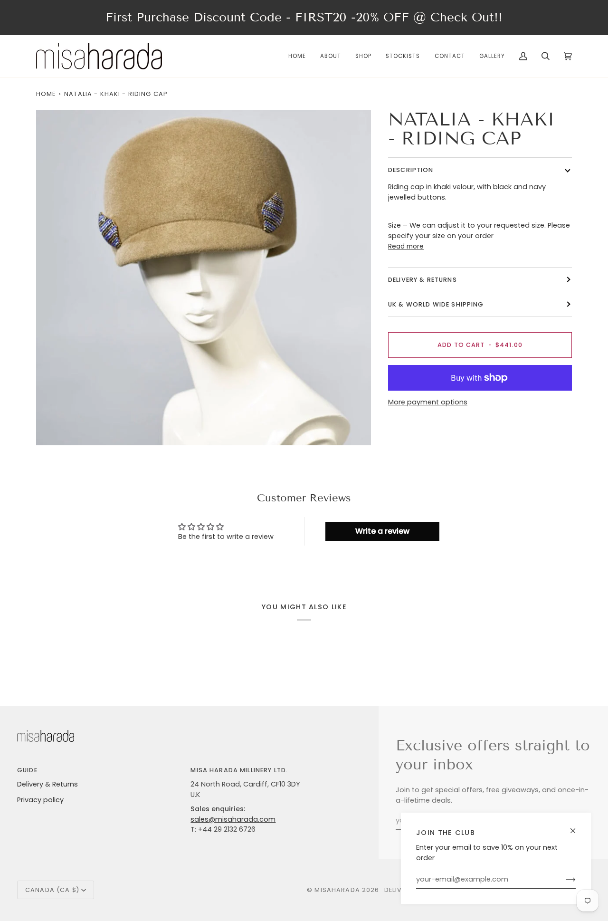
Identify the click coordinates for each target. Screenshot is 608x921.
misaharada (337, 890)
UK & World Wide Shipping (436, 304)
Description (411, 170)
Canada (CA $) (52, 890)
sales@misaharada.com (233, 819)
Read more (406, 246)
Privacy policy (40, 800)
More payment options (427, 402)
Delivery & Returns (47, 784)
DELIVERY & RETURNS (422, 280)
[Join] (563, 879)
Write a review (382, 531)
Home (46, 94)
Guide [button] (27, 770)
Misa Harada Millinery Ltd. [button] (239, 770)
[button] (363, 56)
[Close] (577, 827)
